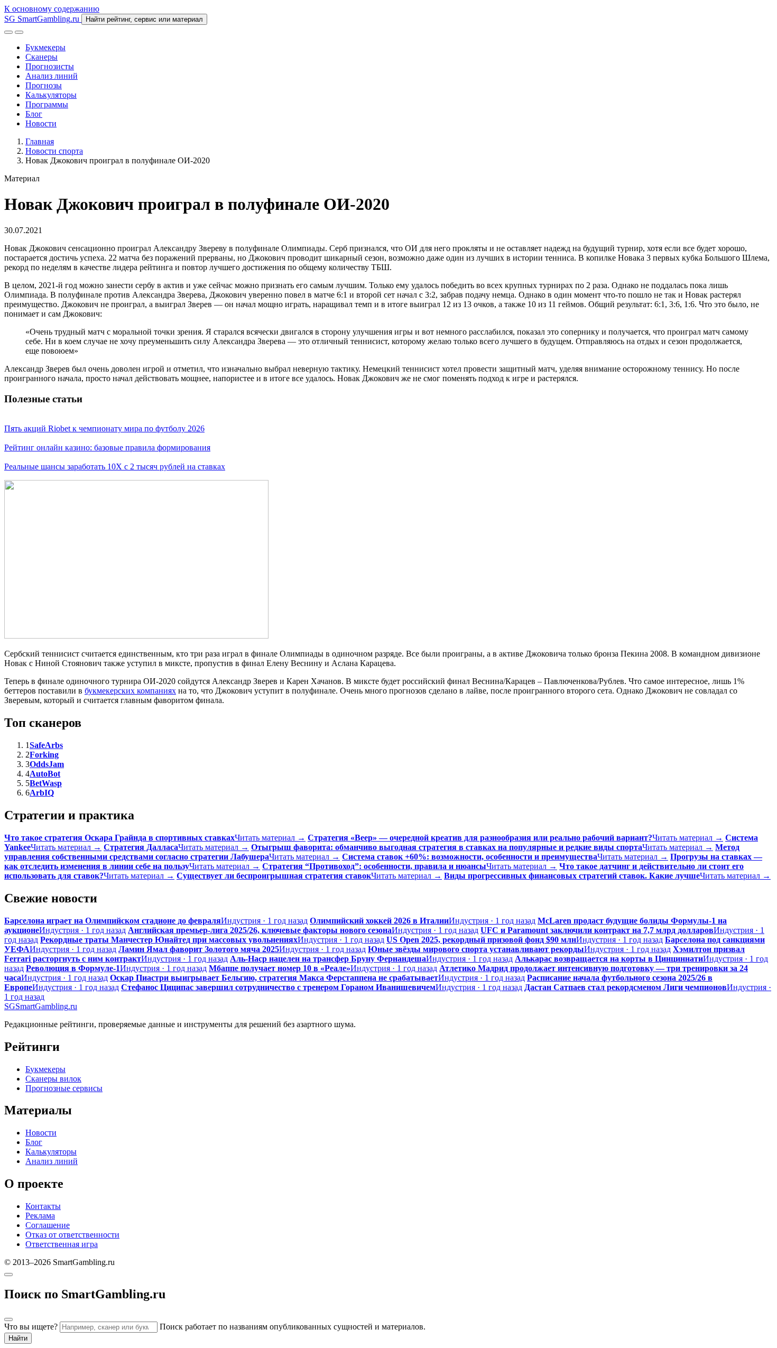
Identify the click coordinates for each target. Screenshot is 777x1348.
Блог (33, 113)
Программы (46, 104)
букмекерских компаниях (130, 690)
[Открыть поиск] (8, 32)
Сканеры (41, 56)
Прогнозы (43, 85)
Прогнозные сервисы (64, 1088)
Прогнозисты (49, 66)
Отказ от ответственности (72, 1234)
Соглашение (47, 1225)
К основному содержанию (51, 8)
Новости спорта (54, 150)
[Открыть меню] (19, 32)
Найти (17, 1338)
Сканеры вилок (53, 1078)
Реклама (40, 1215)
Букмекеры (45, 47)
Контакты (43, 1206)
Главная (39, 141)
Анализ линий (51, 75)
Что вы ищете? (31, 1326)
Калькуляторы (51, 94)
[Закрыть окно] (8, 1274)
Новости (41, 123)
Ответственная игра (61, 1244)
